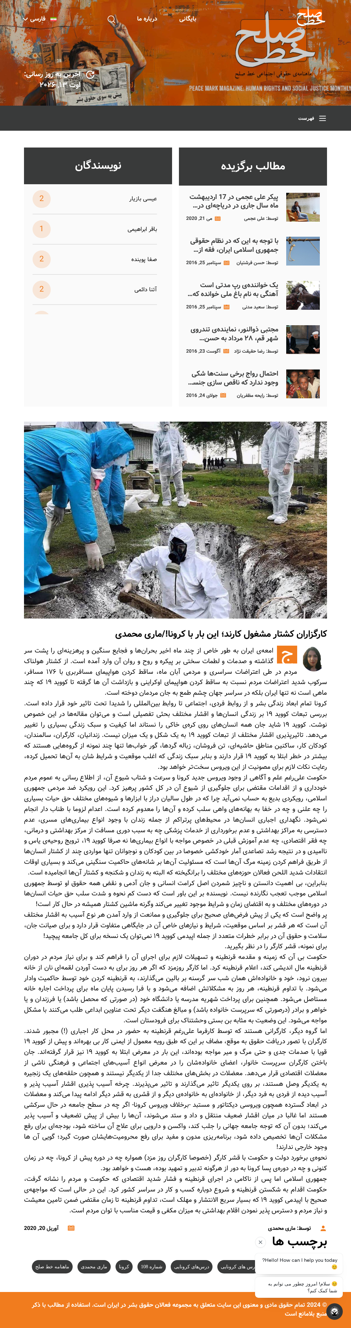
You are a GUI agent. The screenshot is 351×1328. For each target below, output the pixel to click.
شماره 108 (151, 1266)
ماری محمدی (94, 1266)
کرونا (124, 1266)
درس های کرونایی (239, 1266)
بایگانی (187, 19)
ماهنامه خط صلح (52, 1266)
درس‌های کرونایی (191, 1266)
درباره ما (147, 19)
